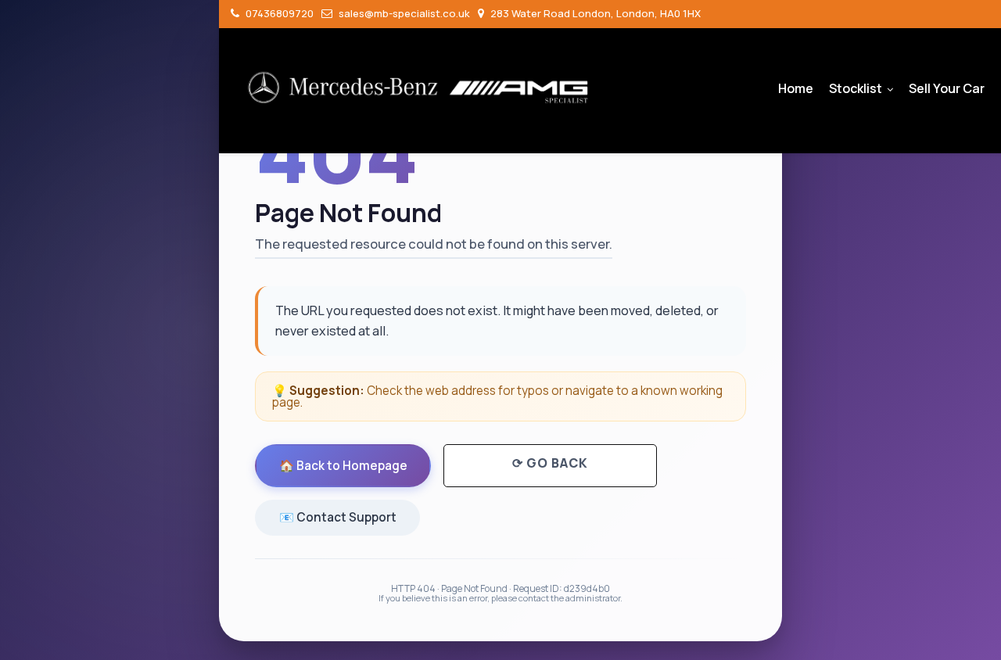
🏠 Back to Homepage (343, 465)
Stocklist (855, 88)
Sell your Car (947, 88)
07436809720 (278, 13)
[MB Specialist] (418, 87)
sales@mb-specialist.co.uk (403, 13)
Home (795, 88)
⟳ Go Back (550, 463)
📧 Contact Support (337, 517)
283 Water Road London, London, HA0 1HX (594, 13)
